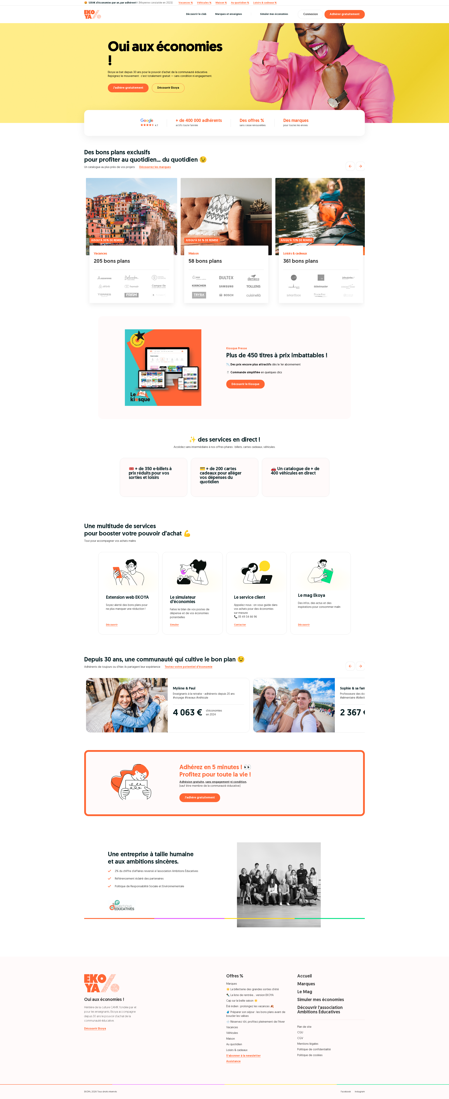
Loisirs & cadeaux (295, 253)
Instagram (360, 1092)
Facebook (346, 1092)
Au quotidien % (240, 3)
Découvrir (112, 625)
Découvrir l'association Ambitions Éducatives (320, 1010)
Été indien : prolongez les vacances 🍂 (250, 1006)
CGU (300, 1032)
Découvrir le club (196, 14)
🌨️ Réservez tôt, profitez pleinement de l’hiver (255, 1022)
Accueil (304, 976)
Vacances (100, 253)
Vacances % (186, 3)
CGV (300, 1038)
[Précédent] (350, 166)
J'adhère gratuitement (128, 88)
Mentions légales (307, 1044)
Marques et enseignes (228, 14)
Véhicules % (204, 3)
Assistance (233, 1061)
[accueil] (92, 14)
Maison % (221, 3)
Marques (231, 984)
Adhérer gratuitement (345, 14)
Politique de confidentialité (314, 1049)
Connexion (310, 14)
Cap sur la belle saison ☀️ (242, 1001)
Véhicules (232, 1033)
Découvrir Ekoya (168, 88)
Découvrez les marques (155, 167)
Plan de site (304, 1027)
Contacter (240, 625)
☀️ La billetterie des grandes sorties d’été (252, 989)
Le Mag (304, 992)
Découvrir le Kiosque (245, 384)
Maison (194, 253)
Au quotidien (234, 1044)
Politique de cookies (310, 1055)
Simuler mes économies (274, 14)
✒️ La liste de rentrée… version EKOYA (250, 995)
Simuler (174, 625)
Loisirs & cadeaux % (265, 3)
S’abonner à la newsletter (243, 1056)
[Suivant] (360, 166)
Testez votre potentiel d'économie (188, 667)
